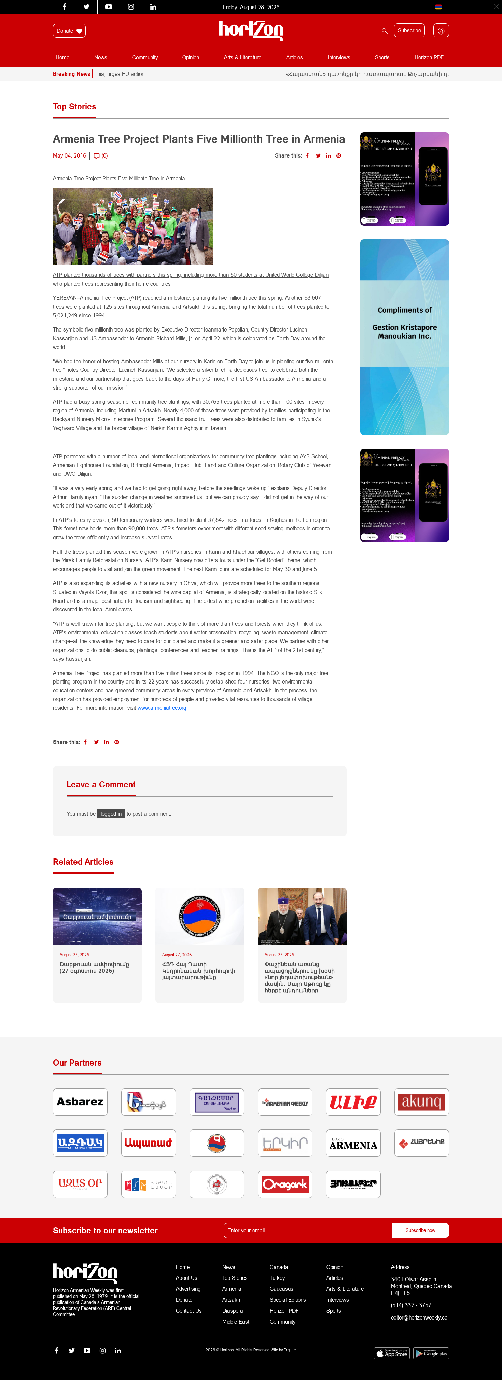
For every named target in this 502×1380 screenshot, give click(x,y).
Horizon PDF (429, 57)
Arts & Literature (242, 57)
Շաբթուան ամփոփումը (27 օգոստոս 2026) (94, 967)
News (100, 57)
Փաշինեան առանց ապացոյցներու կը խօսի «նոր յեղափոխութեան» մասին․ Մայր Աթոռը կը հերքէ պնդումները (300, 977)
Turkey (277, 1277)
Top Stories (235, 1277)
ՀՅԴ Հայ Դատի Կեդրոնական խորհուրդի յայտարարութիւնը (198, 970)
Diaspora (232, 1310)
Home (62, 57)
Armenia (231, 1288)
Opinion (190, 57)
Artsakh (231, 1299)
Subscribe (409, 30)
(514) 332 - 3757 (411, 1305)
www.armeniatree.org (162, 707)
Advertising (188, 1288)
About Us (186, 1277)
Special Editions (288, 1299)
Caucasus (281, 1288)
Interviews (339, 57)
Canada (279, 1266)
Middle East (235, 1321)
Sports (382, 57)
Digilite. (290, 1349)
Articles (294, 57)
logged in (111, 813)
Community (145, 57)
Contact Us (189, 1310)
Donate (66, 30)
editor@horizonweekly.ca (419, 1317)
